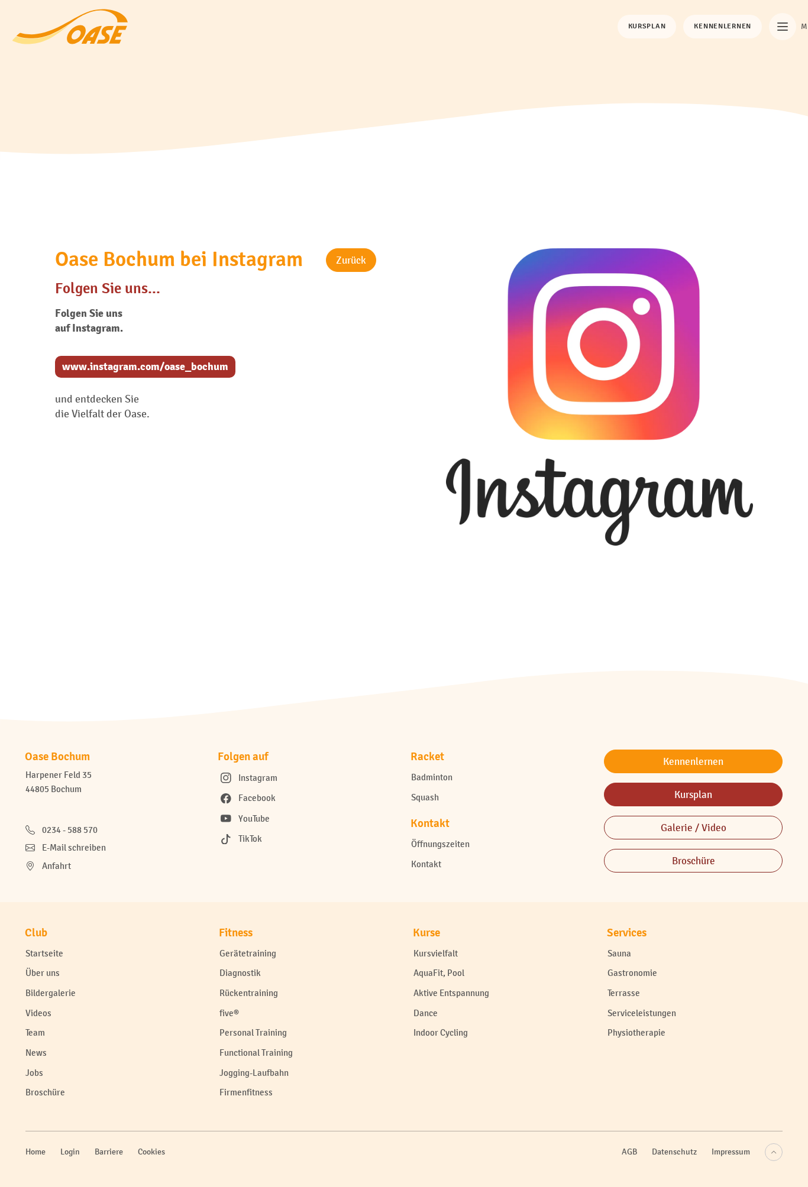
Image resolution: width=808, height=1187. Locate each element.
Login (70, 1152)
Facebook (257, 797)
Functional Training (256, 1052)
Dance (425, 1013)
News (36, 1052)
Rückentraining (248, 992)
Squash (425, 797)
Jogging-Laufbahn (254, 1072)
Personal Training (253, 1032)
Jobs (34, 1072)
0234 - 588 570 (70, 829)
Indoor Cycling (440, 1032)
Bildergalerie (50, 992)
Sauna (619, 953)
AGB (629, 1152)
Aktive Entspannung (451, 992)
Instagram (257, 777)
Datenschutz (674, 1152)
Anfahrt (56, 865)
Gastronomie (632, 972)
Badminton (432, 777)
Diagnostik (240, 972)
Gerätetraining (247, 953)
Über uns (42, 972)
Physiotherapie (636, 1032)
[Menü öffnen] (782, 26)
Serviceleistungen (641, 1013)
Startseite (44, 953)
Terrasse (623, 992)
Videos (38, 1013)
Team (35, 1032)
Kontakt (426, 864)
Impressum (731, 1152)
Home (35, 1152)
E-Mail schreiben (74, 847)
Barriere (109, 1152)
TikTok (250, 838)
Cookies (151, 1152)
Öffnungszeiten (440, 843)
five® (229, 1013)
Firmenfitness (246, 1092)
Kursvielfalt (435, 953)
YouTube (254, 818)
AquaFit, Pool (438, 972)
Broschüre (45, 1092)
